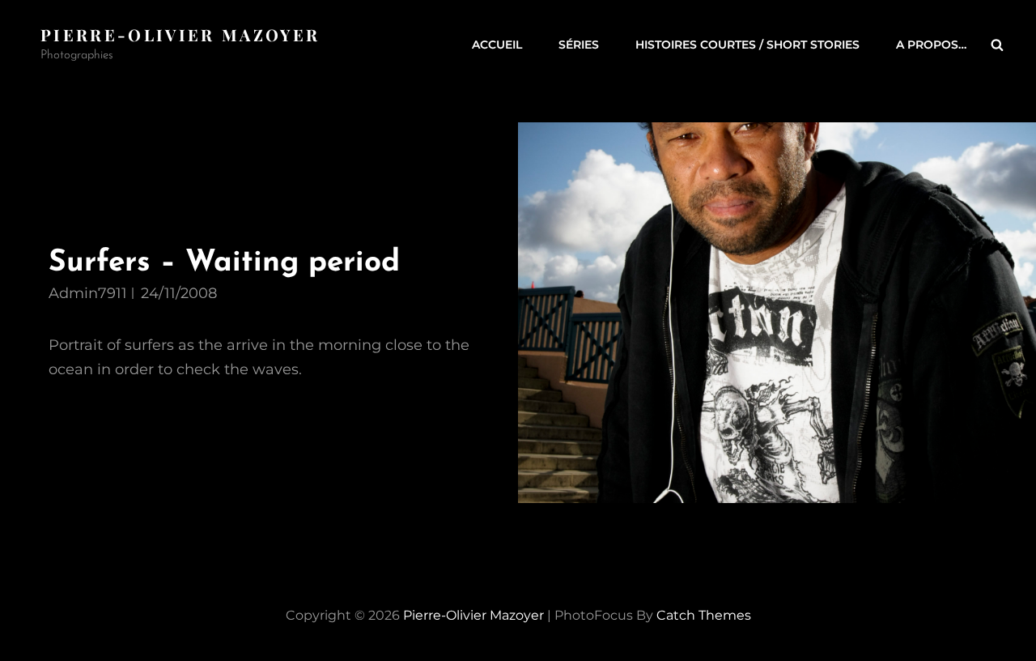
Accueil (497, 44)
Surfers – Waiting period (224, 263)
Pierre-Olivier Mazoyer (180, 34)
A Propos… (931, 44)
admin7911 (88, 293)
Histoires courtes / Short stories (747, 44)
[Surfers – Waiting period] (777, 312)
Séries (578, 44)
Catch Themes (703, 615)
